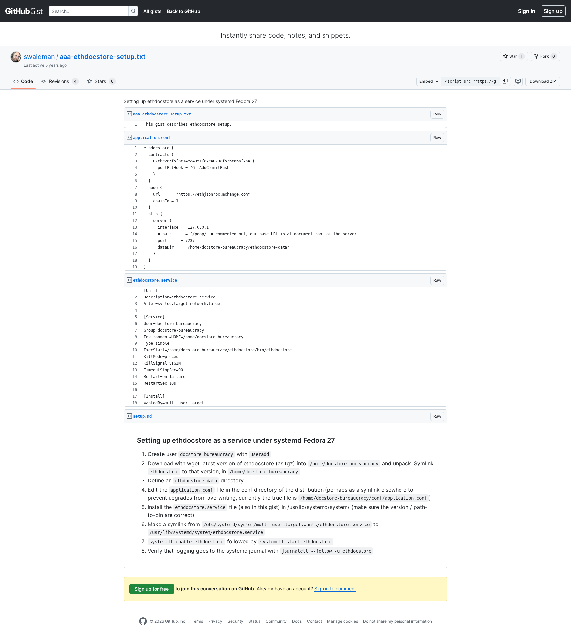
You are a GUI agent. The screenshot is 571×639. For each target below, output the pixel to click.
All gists (152, 11)
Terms (197, 621)
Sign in (526, 11)
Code (27, 81)
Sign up (553, 11)
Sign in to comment (335, 588)
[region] (285, 124)
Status (254, 621)
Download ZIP (543, 81)
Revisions (63, 81)
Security (235, 621)
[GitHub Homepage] (143, 621)
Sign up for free (152, 589)
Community (276, 621)
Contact (314, 621)
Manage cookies (342, 621)
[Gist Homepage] (24, 11)
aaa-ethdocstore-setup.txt (103, 57)
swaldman (39, 57)
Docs (297, 621)
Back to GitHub (183, 11)
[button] (505, 81)
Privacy (215, 621)
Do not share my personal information (397, 621)
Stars (104, 81)
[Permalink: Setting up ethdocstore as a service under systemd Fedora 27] (132, 440)
